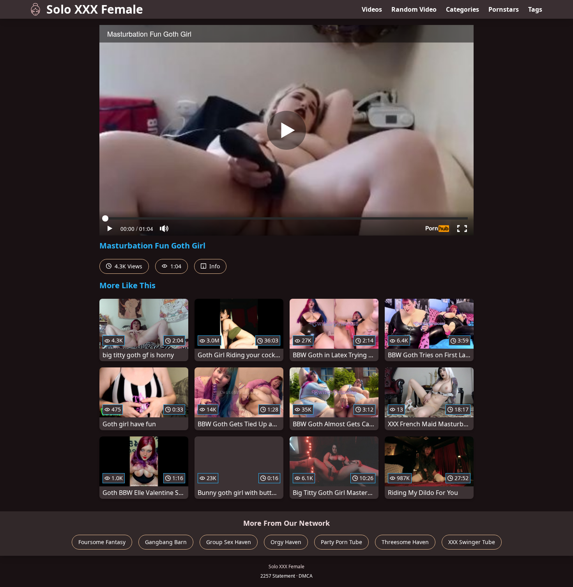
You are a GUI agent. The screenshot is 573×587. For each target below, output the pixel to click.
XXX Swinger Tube (471, 542)
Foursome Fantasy (102, 542)
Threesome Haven (405, 542)
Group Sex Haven (228, 542)
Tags (535, 9)
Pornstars (503, 9)
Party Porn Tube (341, 542)
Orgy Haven (286, 542)
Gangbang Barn (166, 542)
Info (214, 266)
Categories (462, 9)
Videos (372, 9)
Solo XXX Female (94, 9)
